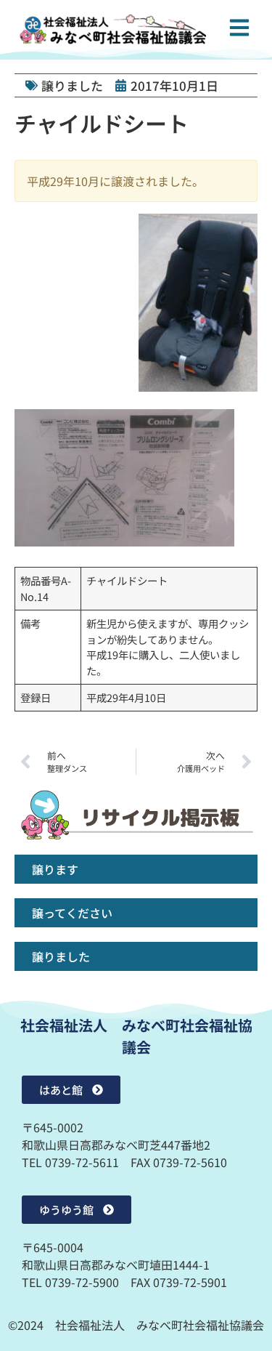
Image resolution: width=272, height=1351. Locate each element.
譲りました (72, 85)
